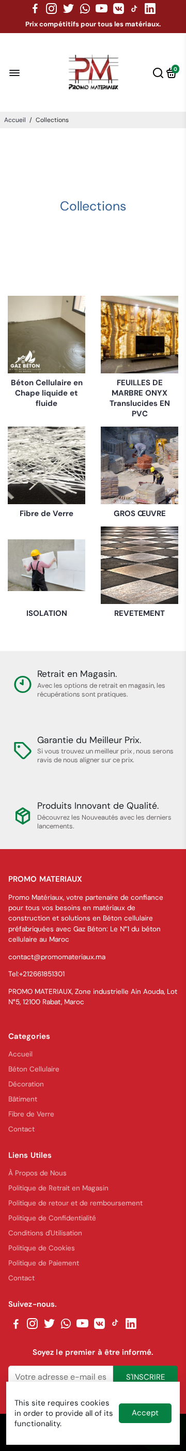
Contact (21, 1129)
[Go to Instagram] (51, 9)
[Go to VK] (118, 9)
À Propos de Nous (37, 1173)
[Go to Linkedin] (150, 9)
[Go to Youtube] (101, 9)
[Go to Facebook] (35, 9)
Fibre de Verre (31, 1114)
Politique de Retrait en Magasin (58, 1188)
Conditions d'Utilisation (45, 1233)
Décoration (26, 1084)
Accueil (15, 120)
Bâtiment (22, 1099)
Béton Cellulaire (33, 1069)
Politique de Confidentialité (52, 1218)
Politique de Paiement (43, 1263)
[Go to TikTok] (134, 9)
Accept (145, 1413)
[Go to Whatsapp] (85, 9)
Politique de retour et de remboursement (75, 1203)
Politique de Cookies (41, 1248)
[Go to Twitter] (68, 9)
